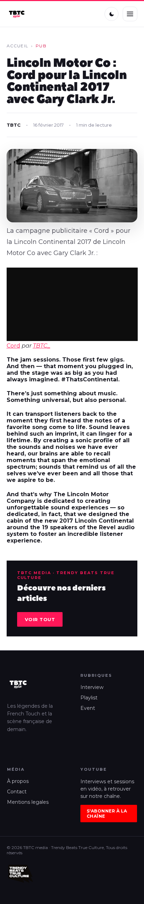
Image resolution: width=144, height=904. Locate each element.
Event (87, 708)
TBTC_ (41, 345)
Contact (17, 791)
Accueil (17, 45)
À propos (18, 781)
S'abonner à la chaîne (107, 813)
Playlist (89, 698)
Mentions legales (28, 802)
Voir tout (40, 619)
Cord (13, 345)
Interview (91, 687)
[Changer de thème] (111, 14)
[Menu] (130, 14)
